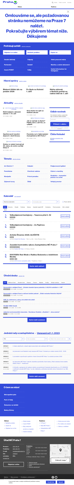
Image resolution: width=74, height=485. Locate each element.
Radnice (53, 7)
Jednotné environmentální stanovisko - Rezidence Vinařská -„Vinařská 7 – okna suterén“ (31, 312)
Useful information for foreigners (59, 70)
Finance (35, 282)
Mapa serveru (14, 477)
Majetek (41, 282)
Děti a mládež (65, 207)
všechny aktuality (18, 103)
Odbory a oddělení (63, 426)
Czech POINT (9, 70)
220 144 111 (16, 446)
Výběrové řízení (12, 282)
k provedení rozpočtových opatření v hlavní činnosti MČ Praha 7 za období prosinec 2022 (37, 356)
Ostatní (63, 282)
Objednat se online (10, 52)
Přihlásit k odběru (59, 124)
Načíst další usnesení (37, 376)
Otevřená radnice (33, 171)
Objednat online (13, 464)
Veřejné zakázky (55, 282)
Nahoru (6, 477)
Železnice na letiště (11, 405)
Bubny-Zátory (9, 410)
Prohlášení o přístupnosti (28, 477)
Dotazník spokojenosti (34, 467)
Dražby (47, 282)
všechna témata (16, 159)
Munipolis (7, 176)
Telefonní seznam (33, 462)
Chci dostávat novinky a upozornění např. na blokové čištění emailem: (58, 115)
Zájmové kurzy (9, 181)
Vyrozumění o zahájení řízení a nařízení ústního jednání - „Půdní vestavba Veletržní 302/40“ (32, 293)
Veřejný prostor (56, 181)
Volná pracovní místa (58, 59)
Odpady (30, 59)
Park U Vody (8, 400)
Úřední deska (26, 421)
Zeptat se (54, 52)
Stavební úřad (21, 282)
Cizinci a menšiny (57, 171)
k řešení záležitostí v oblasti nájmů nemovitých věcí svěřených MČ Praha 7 (33, 346)
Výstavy (29, 207)
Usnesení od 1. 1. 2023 (48, 333)
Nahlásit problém (33, 52)
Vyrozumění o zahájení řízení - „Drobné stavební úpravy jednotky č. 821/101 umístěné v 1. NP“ (33, 287)
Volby (29, 70)
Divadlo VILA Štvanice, (20, 239)
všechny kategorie (26, 46)
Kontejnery (48, 207)
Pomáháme (8, 171)
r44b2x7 (15, 453)
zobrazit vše (21, 276)
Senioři (29, 65)
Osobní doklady (9, 59)
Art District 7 (8, 166)
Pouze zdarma (67, 201)
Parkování (7, 65)
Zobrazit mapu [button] (60, 460)
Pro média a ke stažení (64, 423)
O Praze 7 (43, 423)
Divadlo (16, 207)
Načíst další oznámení (37, 320)
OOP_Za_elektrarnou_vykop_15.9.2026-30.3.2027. (19, 299)
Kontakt (69, 2)
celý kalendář (17, 196)
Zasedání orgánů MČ (38, 207)
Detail (65, 216)
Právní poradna (32, 176)
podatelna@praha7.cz (19, 451)
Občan (20, 7)
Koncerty (10, 207)
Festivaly (23, 207)
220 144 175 (16, 449)
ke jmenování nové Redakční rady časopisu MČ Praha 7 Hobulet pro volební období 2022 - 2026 (39, 351)
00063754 (6, 458)
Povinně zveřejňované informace (37, 464)
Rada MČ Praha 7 (45, 425)
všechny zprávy (22, 81)
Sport (5, 209)
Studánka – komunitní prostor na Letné (58, 176)
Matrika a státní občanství (60, 65)
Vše (5, 207)
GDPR (30, 465)
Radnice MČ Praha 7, (19, 249)
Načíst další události (37, 266)
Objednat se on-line (11, 428)
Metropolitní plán (10, 394)
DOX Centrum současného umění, (22, 260)
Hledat (55, 2)
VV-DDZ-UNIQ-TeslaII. (10, 306)
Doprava (29, 282)
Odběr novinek (62, 2)
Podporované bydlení (58, 166)
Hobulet (30, 166)
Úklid (29, 181)
